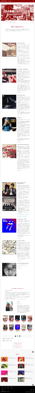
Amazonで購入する (19, 66)
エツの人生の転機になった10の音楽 (7, 340)
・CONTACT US (2, 389)
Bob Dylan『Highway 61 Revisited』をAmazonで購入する (23, 214)
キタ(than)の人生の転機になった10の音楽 (8, 338)
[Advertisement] (17, 37)
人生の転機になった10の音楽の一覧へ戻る (17, 343)
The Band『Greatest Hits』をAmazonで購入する (22, 216)
